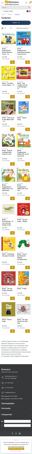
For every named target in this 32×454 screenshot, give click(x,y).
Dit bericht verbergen (16, 449)
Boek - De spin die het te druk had (22, 321)
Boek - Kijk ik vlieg (21, 118)
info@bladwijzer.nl (10, 392)
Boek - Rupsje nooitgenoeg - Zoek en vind (7, 152)
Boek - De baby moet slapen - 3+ (8, 84)
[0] (30, 2)
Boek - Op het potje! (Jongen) (7, 289)
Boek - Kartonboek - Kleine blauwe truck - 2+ (7, 51)
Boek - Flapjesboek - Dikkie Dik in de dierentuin (7, 187)
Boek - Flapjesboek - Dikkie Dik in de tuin (22, 187)
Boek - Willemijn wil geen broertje (8, 255)
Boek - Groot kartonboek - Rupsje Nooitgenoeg (22, 256)
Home (3, 14)
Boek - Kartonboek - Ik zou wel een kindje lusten (7, 222)
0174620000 (9, 383)
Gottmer (17, 14)
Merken (10, 14)
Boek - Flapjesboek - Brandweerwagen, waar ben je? (23, 51)
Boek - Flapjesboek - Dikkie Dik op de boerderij (23, 153)
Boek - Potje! (22, 289)
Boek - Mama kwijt (7, 320)
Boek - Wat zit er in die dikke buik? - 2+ (8, 119)
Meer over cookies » (16, 451)
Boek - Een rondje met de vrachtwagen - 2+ (22, 86)
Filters (15, 23)
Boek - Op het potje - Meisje (22, 220)
